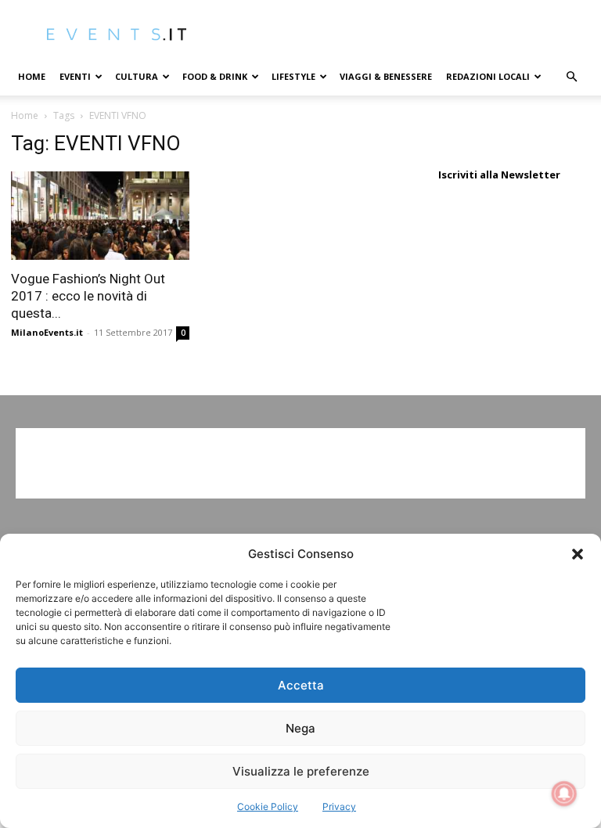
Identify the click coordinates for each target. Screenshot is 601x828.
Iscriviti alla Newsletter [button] (499, 174)
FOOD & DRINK (214, 76)
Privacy (339, 806)
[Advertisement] (300, 463)
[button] (577, 554)
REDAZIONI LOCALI (488, 76)
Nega (300, 728)
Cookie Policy (267, 806)
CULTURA (136, 76)
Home (31, 76)
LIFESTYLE (293, 76)
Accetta (301, 685)
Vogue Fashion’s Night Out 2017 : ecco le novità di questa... (88, 296)
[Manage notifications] (564, 793)
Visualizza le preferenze (300, 771)
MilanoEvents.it (47, 332)
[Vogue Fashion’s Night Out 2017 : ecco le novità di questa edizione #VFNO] (100, 215)
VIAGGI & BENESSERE (386, 76)
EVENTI (75, 76)
